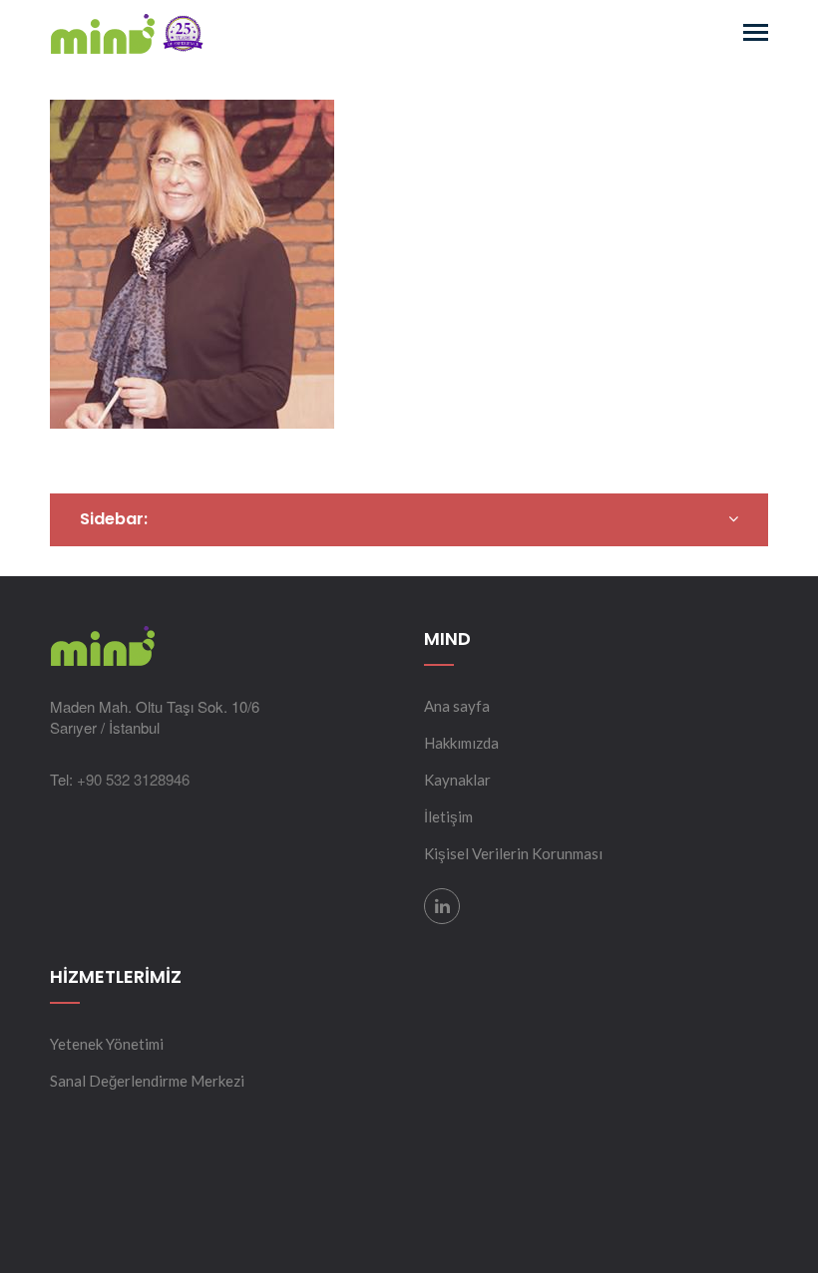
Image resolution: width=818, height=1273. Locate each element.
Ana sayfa (457, 706)
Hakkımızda (461, 743)
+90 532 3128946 (133, 779)
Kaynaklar (457, 780)
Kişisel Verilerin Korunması (513, 853)
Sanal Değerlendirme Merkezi (147, 1081)
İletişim (448, 816)
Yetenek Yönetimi (107, 1044)
